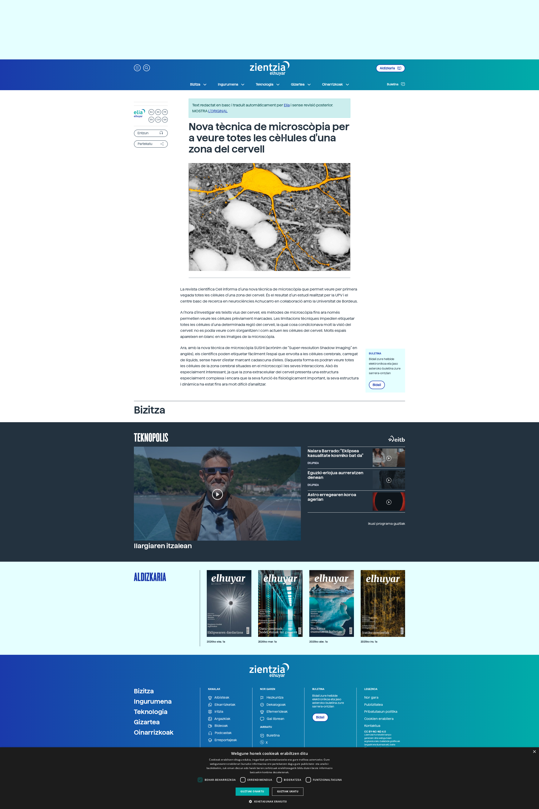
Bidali (377, 385)
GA (165, 119)
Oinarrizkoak (153, 732)
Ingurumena (153, 701)
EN (151, 119)
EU (151, 112)
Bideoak (221, 726)
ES (158, 112)
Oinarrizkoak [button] (332, 84)
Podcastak (223, 733)
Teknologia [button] (264, 84)
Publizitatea (373, 705)
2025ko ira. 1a (369, 641)
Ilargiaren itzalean (163, 546)
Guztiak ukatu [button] (287, 791)
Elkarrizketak (224, 705)
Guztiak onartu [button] (252, 791)
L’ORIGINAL (218, 111)
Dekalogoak (276, 705)
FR (165, 112)
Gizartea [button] (297, 84)
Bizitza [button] (195, 84)
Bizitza (144, 691)
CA (158, 119)
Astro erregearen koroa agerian (332, 497)
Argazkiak (222, 719)
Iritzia (218, 712)
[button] (137, 67)
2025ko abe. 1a (318, 641)
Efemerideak (277, 712)
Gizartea (147, 722)
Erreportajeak (225, 740)
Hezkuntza (274, 697)
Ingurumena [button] (228, 84)
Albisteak (221, 697)
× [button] (534, 751)
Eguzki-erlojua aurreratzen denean (335, 475)
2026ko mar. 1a (267, 641)
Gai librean (275, 719)
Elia (287, 105)
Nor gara (371, 697)
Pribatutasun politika (380, 712)
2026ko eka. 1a (216, 641)
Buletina (393, 84)
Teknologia (151, 711)
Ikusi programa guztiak (386, 524)
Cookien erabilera (379, 719)
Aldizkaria (388, 68)
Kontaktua (372, 726)
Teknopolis (151, 437)
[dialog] (269, 778)
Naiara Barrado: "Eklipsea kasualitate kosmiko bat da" (335, 453)
